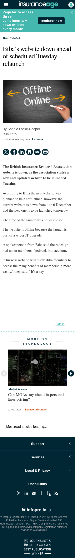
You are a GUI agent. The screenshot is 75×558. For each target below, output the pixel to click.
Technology (11, 38)
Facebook (41, 493)
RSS (56, 493)
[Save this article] (29, 152)
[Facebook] (13, 152)
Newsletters (33, 493)
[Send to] (37, 152)
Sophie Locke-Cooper (24, 129)
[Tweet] (6, 152)
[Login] (70, 4)
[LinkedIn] (21, 152)
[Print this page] (45, 152)
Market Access (18, 389)
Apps (48, 493)
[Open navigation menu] (4, 5)
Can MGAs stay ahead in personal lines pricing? (36, 396)
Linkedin (26, 493)
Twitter (18, 493)
